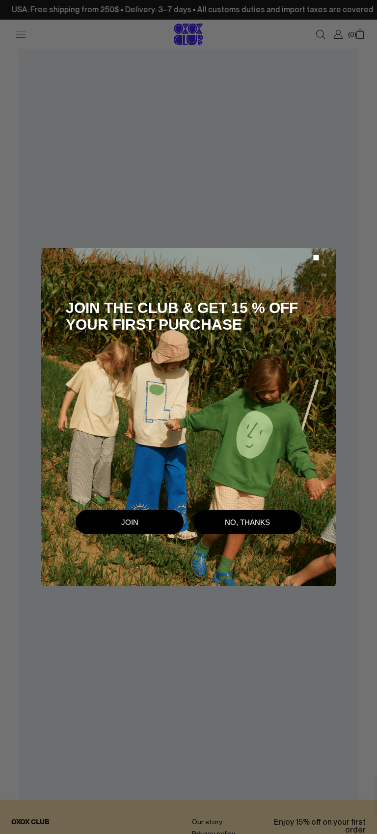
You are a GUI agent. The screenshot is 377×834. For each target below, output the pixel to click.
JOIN (129, 522)
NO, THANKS (247, 522)
